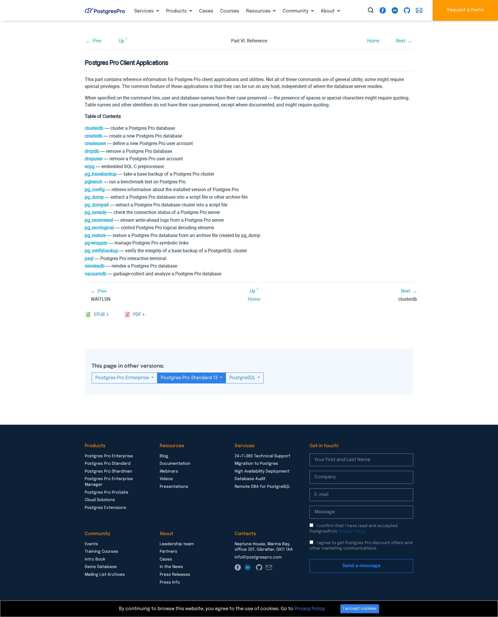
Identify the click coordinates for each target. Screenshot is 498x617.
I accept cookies (359, 609)
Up (121, 41)
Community (296, 11)
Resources (259, 11)
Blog (164, 456)
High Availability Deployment (262, 471)
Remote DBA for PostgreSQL (262, 487)
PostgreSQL (242, 377)
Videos (166, 479)
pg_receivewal (99, 220)
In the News (171, 567)
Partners (168, 552)
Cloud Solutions (100, 500)
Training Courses (101, 552)
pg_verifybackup (101, 250)
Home (373, 41)
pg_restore (95, 235)
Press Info (170, 582)
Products (177, 11)
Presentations (174, 487)
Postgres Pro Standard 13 (190, 377)
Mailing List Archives (105, 575)
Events (91, 544)
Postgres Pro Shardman (108, 471)
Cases (206, 11)
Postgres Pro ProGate (106, 492)
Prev (97, 41)
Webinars (169, 471)
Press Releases (175, 575)
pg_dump (94, 197)
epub (99, 314)
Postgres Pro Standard (108, 464)
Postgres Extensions (105, 508)
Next (400, 41)
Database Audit (250, 479)
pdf (137, 314)
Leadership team (177, 544)
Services (144, 11)
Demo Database (101, 567)
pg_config (95, 189)
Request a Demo (465, 9)
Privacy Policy (351, 531)
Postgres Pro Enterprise (122, 377)
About (328, 11)
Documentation (175, 464)
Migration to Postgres (256, 464)
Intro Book (95, 559)
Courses (229, 11)
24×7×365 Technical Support (262, 456)
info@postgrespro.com (258, 557)
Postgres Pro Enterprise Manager (109, 482)
